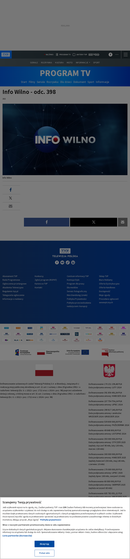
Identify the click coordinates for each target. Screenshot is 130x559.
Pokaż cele (44, 553)
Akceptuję (44, 544)
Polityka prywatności (50, 519)
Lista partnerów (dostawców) (17, 535)
